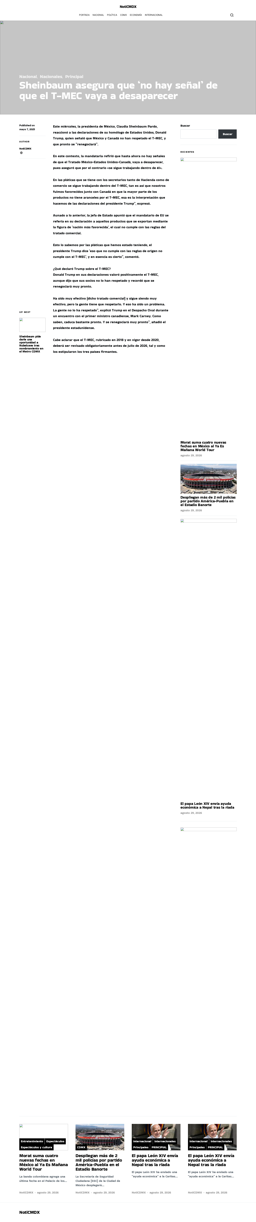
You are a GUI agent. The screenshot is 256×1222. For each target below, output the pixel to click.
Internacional (154, 15)
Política (112, 15)
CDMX (123, 15)
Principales (140, 1147)
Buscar (185, 125)
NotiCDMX (25, 148)
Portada (84, 15)
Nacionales (51, 76)
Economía (136, 15)
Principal (74, 76)
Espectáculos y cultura (36, 1147)
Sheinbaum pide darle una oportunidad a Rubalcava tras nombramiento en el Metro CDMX (31, 344)
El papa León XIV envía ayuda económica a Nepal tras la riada (207, 805)
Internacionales (165, 1141)
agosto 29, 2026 (191, 455)
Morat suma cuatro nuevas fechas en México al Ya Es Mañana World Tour (203, 446)
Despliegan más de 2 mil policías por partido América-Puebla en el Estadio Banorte (208, 501)
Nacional (98, 15)
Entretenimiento (32, 1141)
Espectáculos (55, 1141)
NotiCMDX (128, 6)
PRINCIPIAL (159, 1147)
